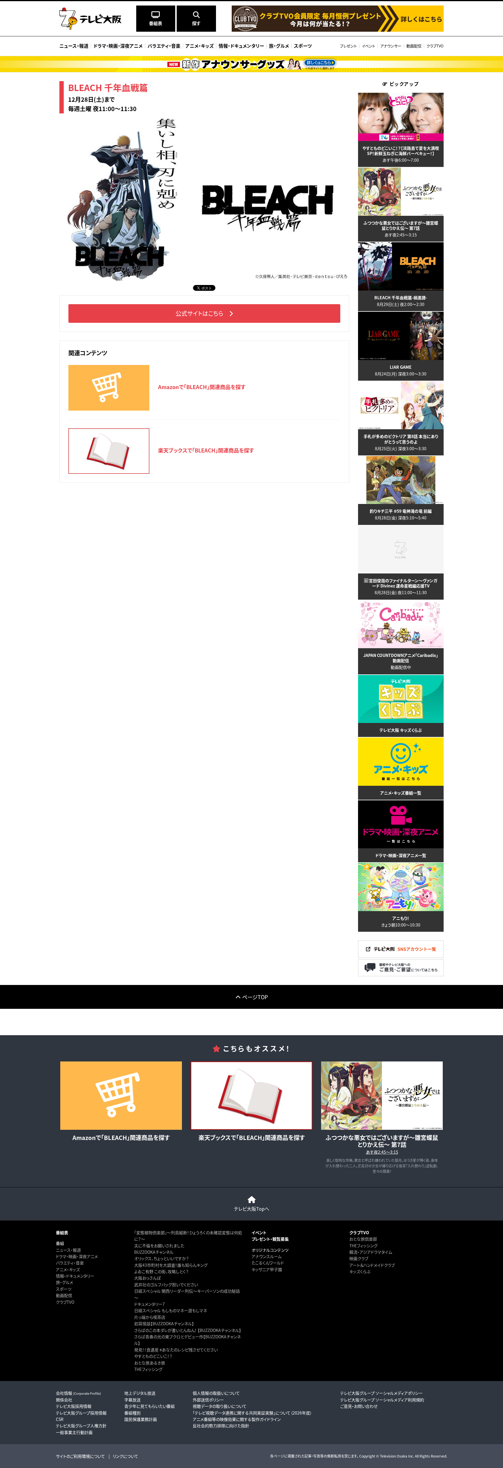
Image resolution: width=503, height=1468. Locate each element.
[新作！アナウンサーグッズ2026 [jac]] (251, 64)
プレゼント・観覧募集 (270, 1239)
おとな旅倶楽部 (363, 1239)
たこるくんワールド (268, 1263)
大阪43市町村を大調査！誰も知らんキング (171, 1265)
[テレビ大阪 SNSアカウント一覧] (401, 956)
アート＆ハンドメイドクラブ (372, 1265)
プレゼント (348, 46)
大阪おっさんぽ (147, 1278)
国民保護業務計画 (140, 1419)
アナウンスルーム (266, 1256)
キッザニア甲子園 (267, 1269)
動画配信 (413, 46)
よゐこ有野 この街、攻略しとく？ (161, 1271)
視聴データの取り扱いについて (220, 1406)
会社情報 (78, 1393)
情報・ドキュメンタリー (75, 1276)
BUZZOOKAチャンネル (153, 1252)
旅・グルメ (64, 1282)
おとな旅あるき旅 (149, 1363)
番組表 (62, 1232)
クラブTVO (435, 46)
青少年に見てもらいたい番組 (149, 1406)
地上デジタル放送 (139, 1393)
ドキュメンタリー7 (149, 1304)
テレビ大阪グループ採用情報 (81, 1413)
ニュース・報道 (68, 1250)
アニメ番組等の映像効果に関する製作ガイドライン (237, 1419)
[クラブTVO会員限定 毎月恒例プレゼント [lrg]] (338, 30)
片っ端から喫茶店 (149, 1317)
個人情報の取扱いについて (216, 1393)
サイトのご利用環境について (80, 1456)
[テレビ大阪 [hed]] (90, 19)
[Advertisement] (251, 1022)
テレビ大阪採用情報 (73, 1406)
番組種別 (132, 1413)
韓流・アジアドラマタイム (370, 1252)
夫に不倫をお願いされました (159, 1245)
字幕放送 (132, 1400)
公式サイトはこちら (199, 313)
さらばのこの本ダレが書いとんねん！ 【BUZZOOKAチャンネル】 (187, 1330)
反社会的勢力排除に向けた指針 (221, 1425)
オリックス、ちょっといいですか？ (161, 1258)
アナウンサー (390, 46)
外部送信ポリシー (208, 1400)
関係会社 (64, 1400)
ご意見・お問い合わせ (359, 1406)
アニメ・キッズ (68, 1269)
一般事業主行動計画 (74, 1432)
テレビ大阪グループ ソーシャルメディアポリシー (381, 1393)
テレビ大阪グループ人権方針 (81, 1425)
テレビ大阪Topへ (251, 1208)
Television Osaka (393, 1455)
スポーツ (63, 1289)
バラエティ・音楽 (70, 1263)
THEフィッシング (148, 1369)
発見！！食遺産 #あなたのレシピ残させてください (176, 1350)
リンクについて (125, 1456)
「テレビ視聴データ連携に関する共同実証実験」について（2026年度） (252, 1413)
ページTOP (255, 997)
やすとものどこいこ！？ (153, 1356)
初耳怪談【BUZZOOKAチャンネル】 (164, 1323)
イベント (368, 46)
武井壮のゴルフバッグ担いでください (166, 1284)
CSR (59, 1419)
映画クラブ (358, 1258)
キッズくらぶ (359, 1271)
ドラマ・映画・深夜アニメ (77, 1256)
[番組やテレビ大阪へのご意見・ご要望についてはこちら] (401, 974)
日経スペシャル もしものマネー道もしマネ (170, 1310)
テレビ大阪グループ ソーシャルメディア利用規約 (382, 1400)
